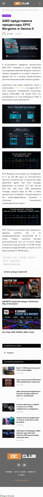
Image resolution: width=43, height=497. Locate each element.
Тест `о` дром (20, 472)
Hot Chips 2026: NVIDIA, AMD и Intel (18, 332)
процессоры (14, 261)
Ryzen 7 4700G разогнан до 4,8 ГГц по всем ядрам (28, 369)
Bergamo (23, 257)
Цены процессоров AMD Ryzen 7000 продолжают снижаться (28, 381)
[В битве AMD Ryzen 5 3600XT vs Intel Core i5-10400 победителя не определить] (8, 407)
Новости (31, 472)
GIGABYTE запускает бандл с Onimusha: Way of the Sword (20, 302)
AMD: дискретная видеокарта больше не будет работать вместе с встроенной (28, 393)
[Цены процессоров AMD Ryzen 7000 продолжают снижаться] (8, 382)
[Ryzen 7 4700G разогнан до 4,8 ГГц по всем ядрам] (8, 371)
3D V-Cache (7, 257)
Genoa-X (32, 257)
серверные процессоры (12, 264)
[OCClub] (21, 3)
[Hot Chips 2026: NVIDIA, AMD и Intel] (21, 318)
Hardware (6, 16)
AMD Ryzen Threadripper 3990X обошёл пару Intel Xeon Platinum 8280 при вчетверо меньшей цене (28, 434)
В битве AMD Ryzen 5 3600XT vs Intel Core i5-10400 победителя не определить (27, 406)
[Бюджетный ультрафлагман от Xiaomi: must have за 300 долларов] (8, 420)
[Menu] (3, 3)
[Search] (39, 3)
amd (15, 257)
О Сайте (21, 475)
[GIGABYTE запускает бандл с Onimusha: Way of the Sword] (21, 288)
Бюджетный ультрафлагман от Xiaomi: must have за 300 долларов (27, 420)
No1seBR (10, 34)
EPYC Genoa (19, 88)
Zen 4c (5, 261)
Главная (8, 472)
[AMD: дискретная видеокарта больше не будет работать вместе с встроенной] (8, 394)
